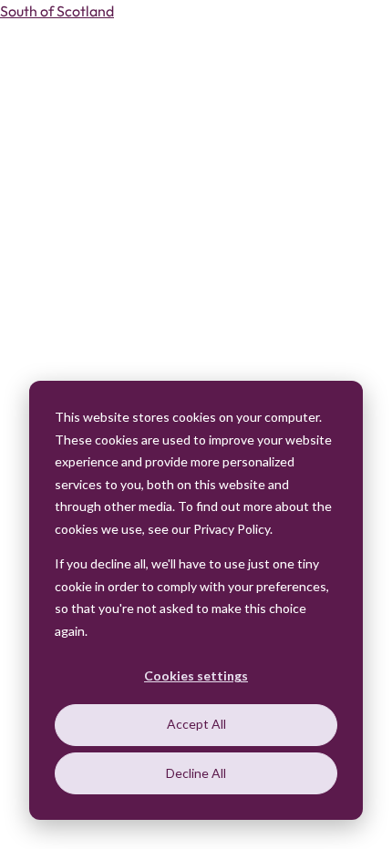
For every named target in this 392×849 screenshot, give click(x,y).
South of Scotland (57, 11)
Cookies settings (196, 675)
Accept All (196, 723)
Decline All (196, 773)
